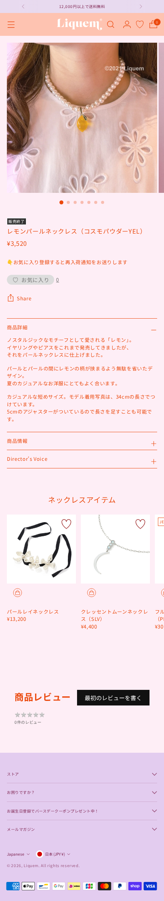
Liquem (31, 865)
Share (24, 298)
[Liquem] (79, 24)
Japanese (15, 854)
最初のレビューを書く (113, 698)
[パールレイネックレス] (41, 549)
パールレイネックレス (33, 611)
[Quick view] (17, 593)
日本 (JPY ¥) (55, 854)
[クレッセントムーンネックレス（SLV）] (115, 549)
